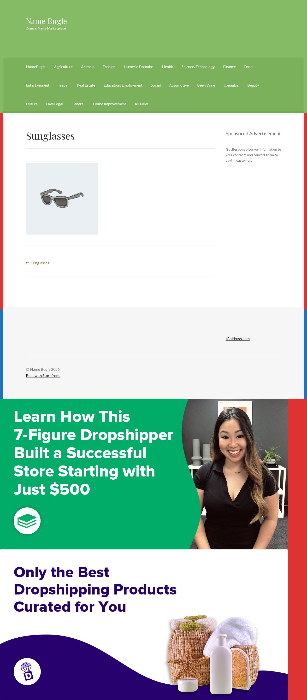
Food (248, 66)
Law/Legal (54, 103)
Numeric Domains (139, 66)
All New (141, 103)
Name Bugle (46, 21)
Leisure (32, 103)
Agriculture (63, 66)
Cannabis (231, 85)
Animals (87, 66)
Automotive (179, 85)
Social (156, 85)
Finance (229, 66)
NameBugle (36, 66)
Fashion (109, 66)
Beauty (253, 85)
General (77, 103)
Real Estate (86, 85)
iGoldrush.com (238, 338)
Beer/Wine (206, 85)
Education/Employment (123, 85)
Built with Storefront (43, 375)
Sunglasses (40, 263)
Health (167, 66)
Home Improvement (109, 103)
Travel (63, 85)
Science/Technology (198, 66)
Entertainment (37, 85)
